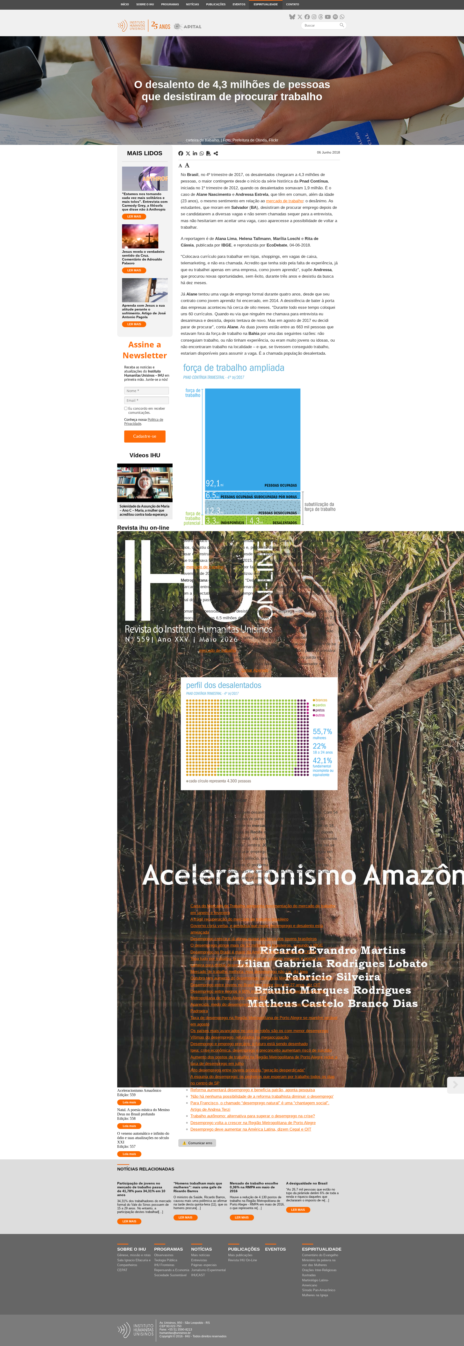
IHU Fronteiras (164, 1265)
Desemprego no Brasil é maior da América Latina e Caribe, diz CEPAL (253, 952)
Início (125, 4)
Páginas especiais (204, 1265)
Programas (170, 4)
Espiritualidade (266, 4)
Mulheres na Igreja (315, 1295)
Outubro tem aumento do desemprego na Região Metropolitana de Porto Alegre (261, 978)
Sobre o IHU (145, 4)
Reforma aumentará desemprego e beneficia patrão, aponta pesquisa (252, 1090)
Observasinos (164, 1255)
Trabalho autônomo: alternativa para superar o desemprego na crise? (252, 1116)
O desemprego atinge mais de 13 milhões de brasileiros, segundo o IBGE (256, 945)
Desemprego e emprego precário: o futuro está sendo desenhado (249, 1044)
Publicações (215, 4)
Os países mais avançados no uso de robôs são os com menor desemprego (259, 1031)
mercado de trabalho (284, 201)
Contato (292, 4)
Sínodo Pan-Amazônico (318, 1290)
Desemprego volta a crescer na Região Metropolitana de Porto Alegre (253, 1122)
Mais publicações (240, 1255)
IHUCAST (198, 1275)
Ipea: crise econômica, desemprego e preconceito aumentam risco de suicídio (261, 1050)
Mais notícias (200, 1255)
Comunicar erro (197, 1143)
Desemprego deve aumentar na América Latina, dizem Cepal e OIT (250, 1129)
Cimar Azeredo (254, 670)
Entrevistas (199, 1260)
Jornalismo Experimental (208, 1270)
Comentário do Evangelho (320, 1255)
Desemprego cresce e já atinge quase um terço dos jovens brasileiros (253, 939)
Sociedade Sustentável (170, 1275)
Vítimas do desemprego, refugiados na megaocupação (239, 1037)
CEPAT (122, 1270)
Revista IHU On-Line (242, 1260)
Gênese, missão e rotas (134, 1255)
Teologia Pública (165, 1260)
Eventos (239, 4)
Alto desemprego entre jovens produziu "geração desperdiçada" (247, 1070)
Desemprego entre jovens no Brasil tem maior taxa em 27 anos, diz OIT (255, 985)
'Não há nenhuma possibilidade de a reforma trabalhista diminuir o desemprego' (262, 1096)
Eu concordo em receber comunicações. (146, 411)
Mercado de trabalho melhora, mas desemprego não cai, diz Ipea (249, 971)
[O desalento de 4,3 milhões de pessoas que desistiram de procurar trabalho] (216, 153)
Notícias (192, 4)
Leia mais (129, 1102)
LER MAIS (134, 216)
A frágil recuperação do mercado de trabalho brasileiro (239, 919)
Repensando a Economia (171, 1270)
